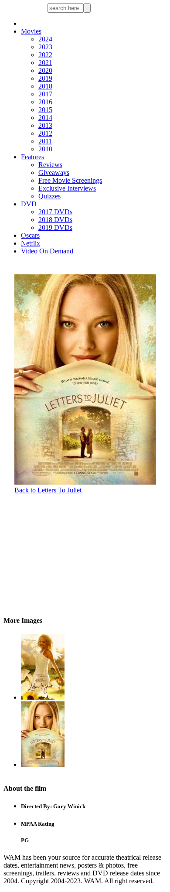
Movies (31, 31)
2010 (45, 149)
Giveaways (53, 172)
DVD (29, 204)
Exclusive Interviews (67, 188)
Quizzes (49, 196)
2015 (45, 109)
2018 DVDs (55, 219)
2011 (45, 141)
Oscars (30, 235)
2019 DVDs (55, 227)
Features (32, 157)
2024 (45, 39)
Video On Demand (47, 251)
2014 (45, 117)
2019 (45, 78)
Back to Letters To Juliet (48, 490)
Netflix (30, 243)
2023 (45, 47)
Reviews (50, 164)
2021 (45, 62)
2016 (45, 102)
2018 (45, 86)
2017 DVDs (55, 211)
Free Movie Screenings (70, 180)
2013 (45, 125)
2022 (45, 54)
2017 (45, 94)
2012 (45, 133)
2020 (45, 70)
